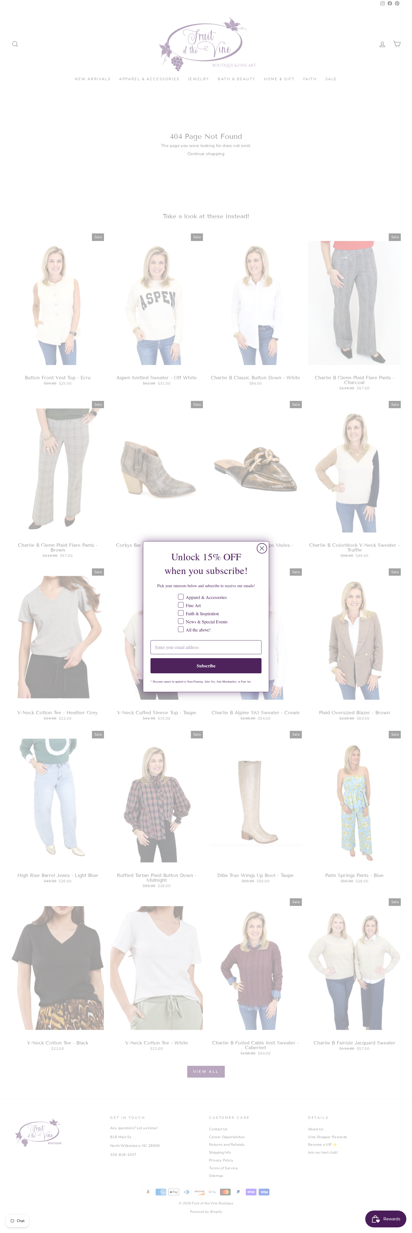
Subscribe (206, 665)
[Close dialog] (262, 548)
